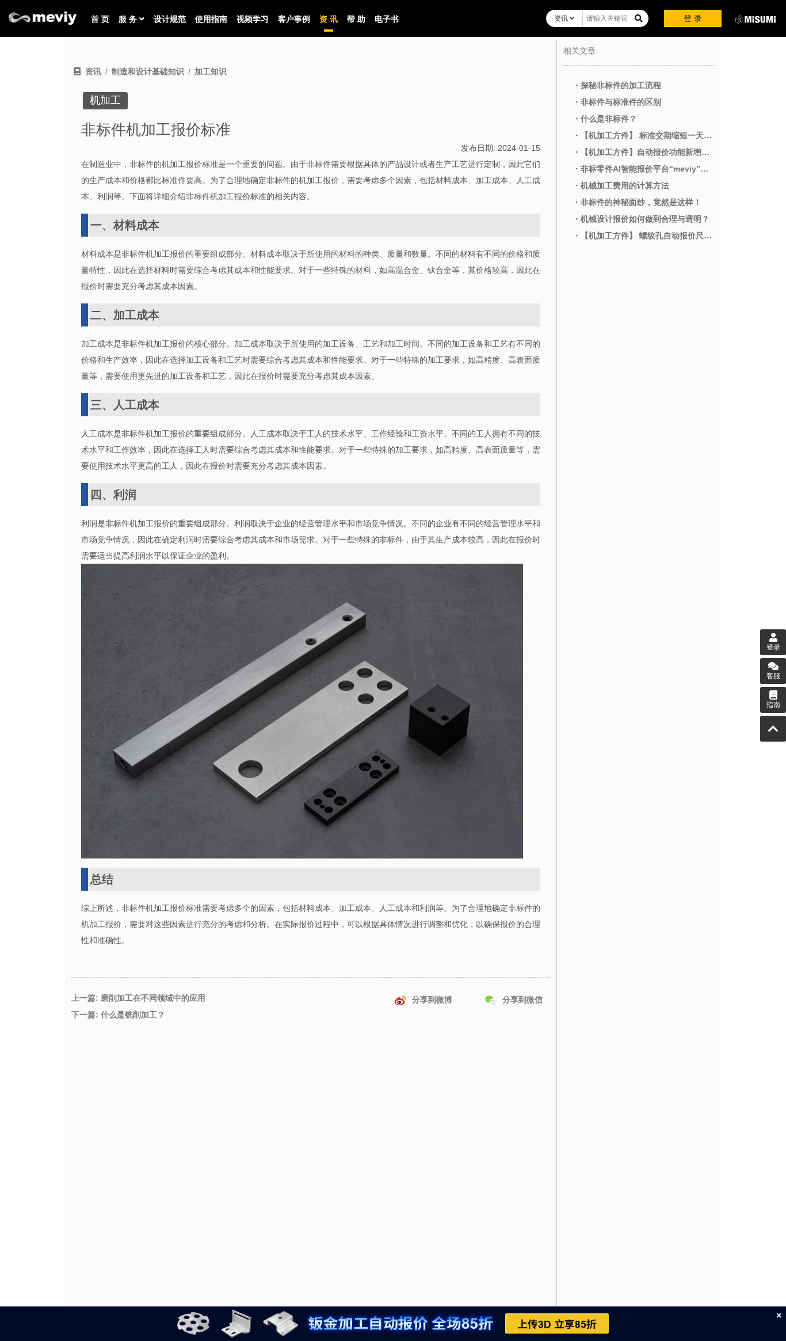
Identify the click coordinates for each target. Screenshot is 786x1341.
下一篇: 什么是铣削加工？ (118, 1014)
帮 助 (356, 19)
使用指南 (211, 19)
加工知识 (210, 71)
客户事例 (294, 19)
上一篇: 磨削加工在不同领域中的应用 (138, 997)
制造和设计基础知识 (148, 71)
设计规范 (170, 19)
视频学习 (252, 19)
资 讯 (328, 19)
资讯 (562, 18)
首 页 (100, 19)
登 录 (693, 18)
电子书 (387, 19)
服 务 (129, 19)
